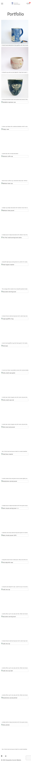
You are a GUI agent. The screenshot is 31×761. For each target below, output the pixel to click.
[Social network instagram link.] (5, 756)
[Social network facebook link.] (1, 756)
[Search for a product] (27, 4)
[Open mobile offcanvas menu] (2, 4)
